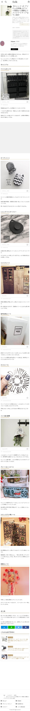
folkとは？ (4, 700)
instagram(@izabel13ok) (7, 400)
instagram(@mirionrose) (7, 349)
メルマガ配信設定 (21, 706)
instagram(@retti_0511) (7, 298)
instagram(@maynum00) (7, 451)
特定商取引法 (20, 703)
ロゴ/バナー (4, 706)
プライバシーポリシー (7, 703)
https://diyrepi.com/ (6, 499)
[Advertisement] (15, 137)
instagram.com (5, 104)
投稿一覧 (13, 49)
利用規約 (19, 700)
